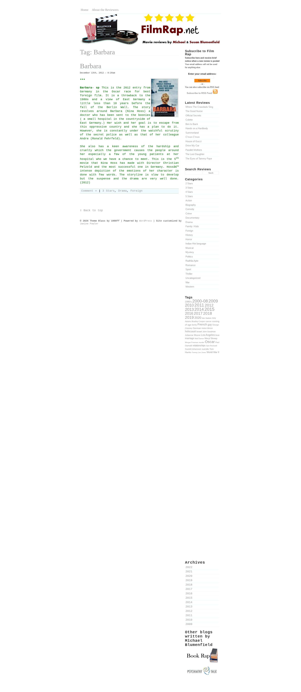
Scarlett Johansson (193, 349)
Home (84, 9)
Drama (189, 222)
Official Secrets (193, 115)
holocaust (190, 331)
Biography (190, 205)
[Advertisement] (202, 411)
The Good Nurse (194, 111)
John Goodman (209, 332)
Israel (199, 331)
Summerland (192, 132)
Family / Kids (192, 226)
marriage (189, 338)
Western (189, 286)
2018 (207, 313)
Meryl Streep (211, 338)
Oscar (210, 342)
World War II (213, 352)
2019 (189, 317)
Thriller (188, 273)
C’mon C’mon (192, 137)
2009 (213, 301)
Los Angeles (208, 334)
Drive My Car (192, 145)
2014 (199, 309)
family (194, 325)
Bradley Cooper (198, 321)
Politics (189, 256)
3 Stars (189, 187)
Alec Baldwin (206, 318)
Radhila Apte (191, 260)
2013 (189, 309)
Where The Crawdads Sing (199, 107)
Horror (188, 239)
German (197, 328)
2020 (197, 317)
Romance (190, 265)
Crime (188, 213)
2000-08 (200, 301)
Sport (188, 269)
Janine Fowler (89, 223)
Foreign (189, 230)
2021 (188, 571)
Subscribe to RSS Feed (200, 93)
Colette (189, 119)
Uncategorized (192, 278)
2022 (188, 567)
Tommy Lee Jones (199, 352)
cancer (208, 321)
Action (188, 200)
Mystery (189, 252)
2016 (189, 313)
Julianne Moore (192, 335)
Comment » (89, 191)
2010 (189, 305)
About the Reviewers (105, 9)
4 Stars (189, 192)
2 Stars (189, 183)
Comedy (189, 209)
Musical (189, 248)
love (217, 335)
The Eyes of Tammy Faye (198, 158)
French (202, 324)
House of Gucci (193, 141)
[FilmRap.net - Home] (150, 44)
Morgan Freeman (191, 342)
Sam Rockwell (211, 346)
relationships (199, 345)
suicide (205, 349)
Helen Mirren (207, 328)
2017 (198, 313)
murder (201, 342)
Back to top (93, 210)
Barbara (90, 66)
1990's (188, 301)
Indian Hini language (195, 243)
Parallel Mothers (193, 150)
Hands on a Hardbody (196, 128)
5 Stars (189, 196)
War (187, 282)
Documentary (192, 217)
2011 (199, 304)
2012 (209, 305)
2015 (209, 309)
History (189, 235)
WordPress (145, 220)
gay (210, 324)
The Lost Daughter (194, 154)
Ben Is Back (191, 124)
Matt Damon (199, 338)
